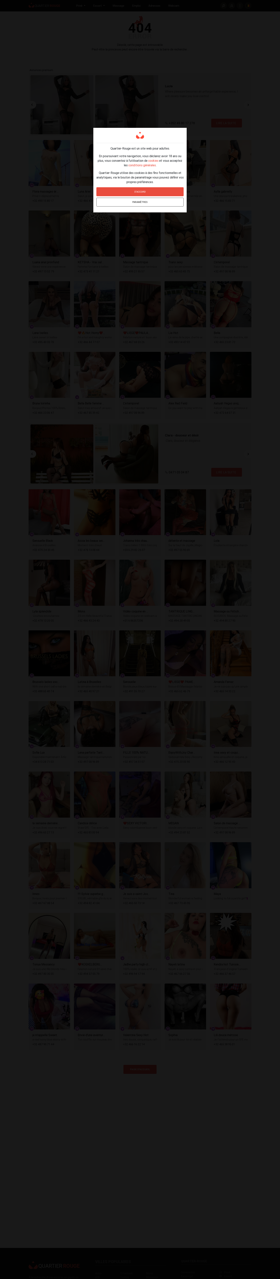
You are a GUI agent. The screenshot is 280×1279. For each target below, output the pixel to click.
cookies (153, 160)
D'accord (140, 191)
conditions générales (142, 165)
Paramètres (140, 202)
